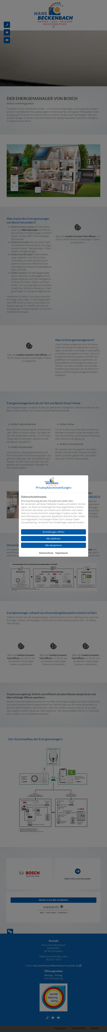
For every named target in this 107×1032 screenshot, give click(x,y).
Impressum (61, 552)
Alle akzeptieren (53, 545)
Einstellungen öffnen (53, 531)
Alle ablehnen (53, 538)
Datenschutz (46, 552)
